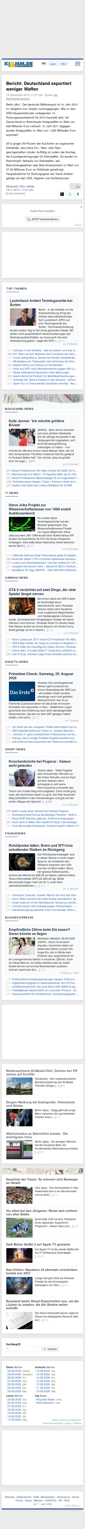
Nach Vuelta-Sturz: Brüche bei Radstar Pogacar (40, 811)
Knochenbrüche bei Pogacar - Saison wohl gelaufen (40, 763)
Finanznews (15, 833)
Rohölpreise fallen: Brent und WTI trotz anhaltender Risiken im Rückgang (41, 847)
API (60, 1500)
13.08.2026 (43, 1381)
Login (53, 63)
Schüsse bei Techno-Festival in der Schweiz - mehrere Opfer (49, 379)
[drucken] (77, 186)
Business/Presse (19, 917)
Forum (19, 1500)
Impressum (63, 1497)
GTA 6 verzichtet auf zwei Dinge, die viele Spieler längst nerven (42, 591)
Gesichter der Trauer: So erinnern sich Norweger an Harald (42, 1181)
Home (75, 1497)
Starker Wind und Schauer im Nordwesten (38, 365)
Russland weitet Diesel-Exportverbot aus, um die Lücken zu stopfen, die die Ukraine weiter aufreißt (42, 1304)
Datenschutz (24, 1497)
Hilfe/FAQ (50, 1500)
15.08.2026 (43, 1374)
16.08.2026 (43, 1371)
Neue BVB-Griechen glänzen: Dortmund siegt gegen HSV (46, 818)
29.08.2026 (14, 1374)
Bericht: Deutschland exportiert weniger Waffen (38, 86)
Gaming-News (16, 577)
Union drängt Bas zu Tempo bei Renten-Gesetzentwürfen (47, 357)
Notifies (77, 1423)
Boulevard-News (19, 408)
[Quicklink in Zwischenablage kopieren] (73, 186)
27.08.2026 (14, 1381)
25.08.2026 (14, 1387)
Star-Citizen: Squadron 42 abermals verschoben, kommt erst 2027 (42, 1271)
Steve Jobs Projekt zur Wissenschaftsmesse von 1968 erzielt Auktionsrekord (40, 509)
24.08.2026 (14, 1391)
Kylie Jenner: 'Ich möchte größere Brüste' (36, 422)
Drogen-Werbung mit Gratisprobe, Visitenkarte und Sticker (40, 1104)
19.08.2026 (14, 1413)
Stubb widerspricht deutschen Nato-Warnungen (41, 372)
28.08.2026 (14, 1377)
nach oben (71, 1505)
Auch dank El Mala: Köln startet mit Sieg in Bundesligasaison (48, 822)
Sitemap (10, 1497)
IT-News (12, 493)
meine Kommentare (52, 1423)
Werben (38, 1500)
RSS (67, 1500)
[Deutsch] (44, 64)
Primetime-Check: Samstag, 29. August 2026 (41, 675)
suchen (52, 1349)
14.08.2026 (43, 1377)
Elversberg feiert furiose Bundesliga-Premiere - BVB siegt (46, 814)
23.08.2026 (14, 1399)
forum (78, 224)
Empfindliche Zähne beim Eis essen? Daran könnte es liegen (39, 931)
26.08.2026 (14, 1384)
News (28, 1500)
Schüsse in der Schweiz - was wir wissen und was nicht (46, 350)
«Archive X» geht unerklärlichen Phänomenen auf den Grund (48, 734)
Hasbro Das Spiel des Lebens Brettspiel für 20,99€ (42, 485)
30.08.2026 (14, 1371)
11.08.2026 (43, 1387)
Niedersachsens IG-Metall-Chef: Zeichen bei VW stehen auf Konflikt (41, 1072)
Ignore (68, 1423)
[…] (58, 340)
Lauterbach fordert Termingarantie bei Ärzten (41, 302)
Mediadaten (48, 1497)
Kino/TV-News (16, 661)
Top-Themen (16, 288)
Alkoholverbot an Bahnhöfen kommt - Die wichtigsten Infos (37, 1135)
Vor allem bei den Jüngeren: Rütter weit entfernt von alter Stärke (41, 1212)
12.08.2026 (43, 1384)
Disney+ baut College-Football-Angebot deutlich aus (43, 738)
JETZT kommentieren (44, 219)
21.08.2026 (14, 1406)
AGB (36, 1497)
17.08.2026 (14, 1419)
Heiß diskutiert (44, 1402)
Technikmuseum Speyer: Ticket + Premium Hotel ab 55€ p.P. (47, 481)
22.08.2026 (14, 1402)
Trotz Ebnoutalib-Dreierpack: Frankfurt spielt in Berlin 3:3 (45, 825)
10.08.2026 (43, 1391)
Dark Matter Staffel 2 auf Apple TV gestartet (38, 1244)
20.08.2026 (14, 1409)
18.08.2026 (14, 1416)
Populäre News (45, 1399)
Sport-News (15, 749)
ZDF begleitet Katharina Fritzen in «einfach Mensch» (43, 730)
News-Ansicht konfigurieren (67, 1420)
